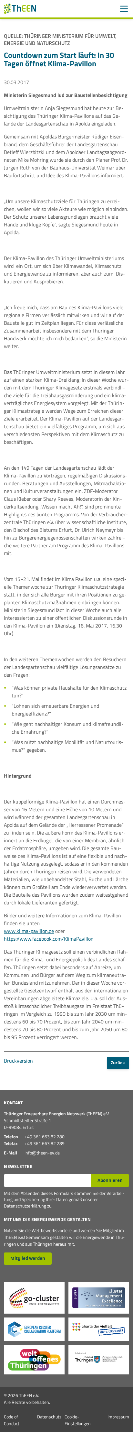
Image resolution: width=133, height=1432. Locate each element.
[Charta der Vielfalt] (98, 1329)
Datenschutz (49, 1416)
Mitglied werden (27, 1258)
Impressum (118, 1416)
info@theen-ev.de (42, 1152)
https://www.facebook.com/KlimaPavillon (49, 939)
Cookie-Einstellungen (78, 1420)
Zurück (118, 1063)
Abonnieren (110, 1180)
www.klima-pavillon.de (29, 931)
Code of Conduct (11, 1420)
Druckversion (18, 1061)
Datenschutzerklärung (25, 1205)
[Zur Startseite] (20, 9)
